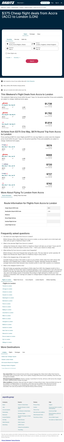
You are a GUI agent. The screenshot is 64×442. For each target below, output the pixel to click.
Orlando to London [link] (7, 292)
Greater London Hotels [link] (7, 359)
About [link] (3, 404)
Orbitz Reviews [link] (21, 419)
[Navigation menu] (61, 3)
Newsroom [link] (4, 414)
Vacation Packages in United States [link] (24, 416)
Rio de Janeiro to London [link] (8, 336)
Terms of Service (15, 440)
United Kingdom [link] (14, 7)
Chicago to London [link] (7, 289)
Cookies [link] (35, 407)
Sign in (57, 2)
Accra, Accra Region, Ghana (17, 44)
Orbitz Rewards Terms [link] (38, 414)
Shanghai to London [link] (7, 321)
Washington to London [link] (8, 297)
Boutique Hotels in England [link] (8, 365)
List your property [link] (6, 409)
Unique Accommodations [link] (23, 427)
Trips (52, 2)
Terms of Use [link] (36, 409)
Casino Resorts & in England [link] (9, 368)
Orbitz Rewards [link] (5, 422)
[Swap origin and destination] (32, 44)
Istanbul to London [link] (7, 327)
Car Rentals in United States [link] (24, 411)
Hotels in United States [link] (23, 404)
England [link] (21, 7)
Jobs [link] (3, 407)
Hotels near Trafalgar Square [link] (9, 356)
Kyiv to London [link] (6, 339)
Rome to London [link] (6, 306)
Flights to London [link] (28, 7)
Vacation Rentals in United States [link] (23, 408)
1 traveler (8, 57)
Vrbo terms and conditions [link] (39, 412)
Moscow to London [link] (7, 333)
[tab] (25, 34)
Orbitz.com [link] (3, 7)
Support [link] (50, 404)
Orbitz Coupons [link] (21, 422)
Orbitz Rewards (30, 81)
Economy (16, 57)
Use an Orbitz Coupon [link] (53, 417)
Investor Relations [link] (6, 417)
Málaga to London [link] (7, 342)
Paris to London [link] (6, 303)
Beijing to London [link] (6, 309)
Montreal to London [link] (7, 300)
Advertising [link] (4, 424)
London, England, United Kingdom (46, 44)
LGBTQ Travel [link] (21, 424)
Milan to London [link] (6, 315)
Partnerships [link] (5, 412)
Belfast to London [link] (6, 324)
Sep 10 (38, 49)
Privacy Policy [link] (36, 404)
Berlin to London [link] (6, 318)
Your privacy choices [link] (38, 417)
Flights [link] (8, 7)
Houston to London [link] (7, 294)
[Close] (61, 434)
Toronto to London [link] (7, 286)
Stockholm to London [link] (7, 312)
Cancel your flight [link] (53, 411)
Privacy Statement (6, 440)
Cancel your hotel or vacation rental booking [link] (55, 408)
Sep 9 (10, 49)
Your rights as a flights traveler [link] (55, 419)
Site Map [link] (4, 419)
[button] (32, 347)
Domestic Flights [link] (21, 413)
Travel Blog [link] (20, 429)
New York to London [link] (7, 330)
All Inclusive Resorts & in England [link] (10, 362)
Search (32, 61)
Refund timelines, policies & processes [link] (55, 414)
